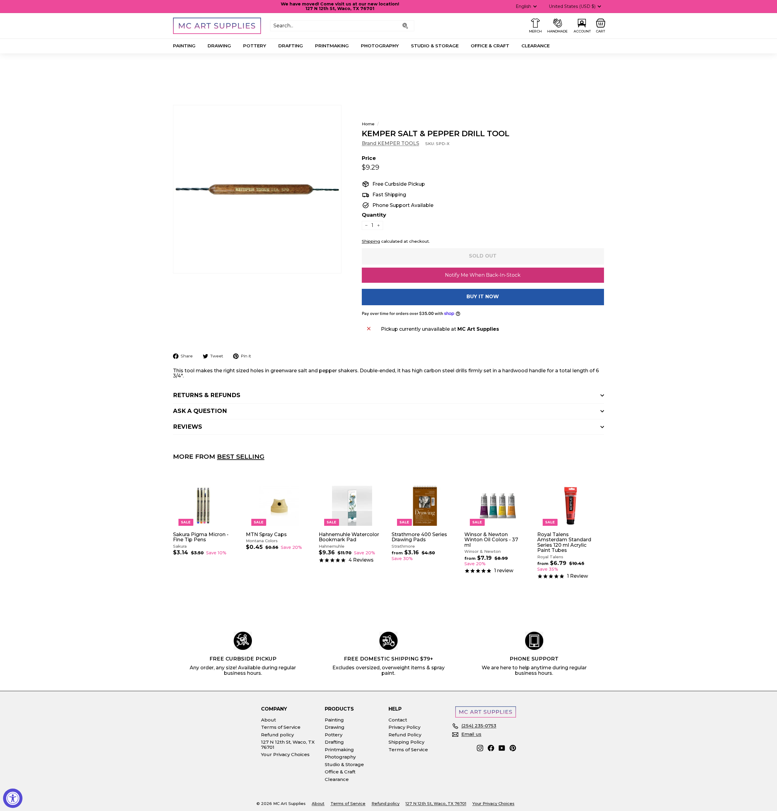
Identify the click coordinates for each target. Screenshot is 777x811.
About (268, 720)
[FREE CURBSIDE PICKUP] (243, 641)
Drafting (290, 46)
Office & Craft (490, 46)
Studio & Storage (435, 46)
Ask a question (200, 410)
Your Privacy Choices (285, 754)
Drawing (219, 46)
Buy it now (483, 296)
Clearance (535, 46)
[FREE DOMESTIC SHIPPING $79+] (388, 641)
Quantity (374, 215)
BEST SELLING (240, 456)
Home (368, 123)
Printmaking (332, 46)
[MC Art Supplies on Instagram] (480, 748)
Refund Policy (404, 735)
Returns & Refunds (206, 395)
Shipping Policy (406, 742)
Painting (184, 46)
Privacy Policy (404, 727)
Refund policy (277, 735)
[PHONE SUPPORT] (534, 641)
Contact (397, 720)
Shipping (371, 241)
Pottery (254, 46)
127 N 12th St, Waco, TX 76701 (288, 744)
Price (369, 158)
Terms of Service (280, 727)
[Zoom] (257, 189)
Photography (380, 46)
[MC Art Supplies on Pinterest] (513, 748)
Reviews (187, 426)
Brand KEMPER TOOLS (390, 143)
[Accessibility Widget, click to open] (12, 798)
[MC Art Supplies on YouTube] (502, 748)
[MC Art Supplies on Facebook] (491, 748)
